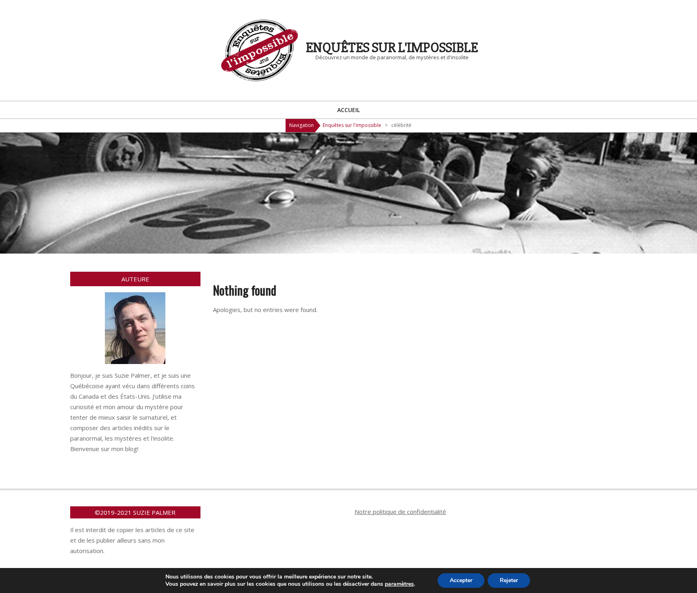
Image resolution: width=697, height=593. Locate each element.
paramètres (399, 584)
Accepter (461, 580)
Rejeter (509, 580)
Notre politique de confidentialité (400, 512)
